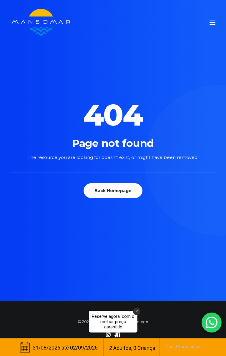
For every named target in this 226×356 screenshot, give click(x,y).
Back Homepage (113, 190)
